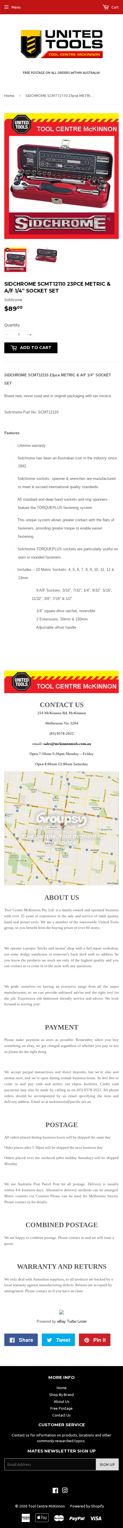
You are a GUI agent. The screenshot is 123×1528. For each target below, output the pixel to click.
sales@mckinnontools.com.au (67, 744)
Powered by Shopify (87, 1506)
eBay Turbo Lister (72, 1321)
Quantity (12, 325)
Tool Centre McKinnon (46, 1506)
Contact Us (61, 1415)
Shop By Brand (61, 1395)
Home (9, 96)
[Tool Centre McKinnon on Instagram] (65, 1491)
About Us (62, 1401)
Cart (115, 7)
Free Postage (61, 1408)
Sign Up (107, 1464)
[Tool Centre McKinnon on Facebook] (55, 1491)
